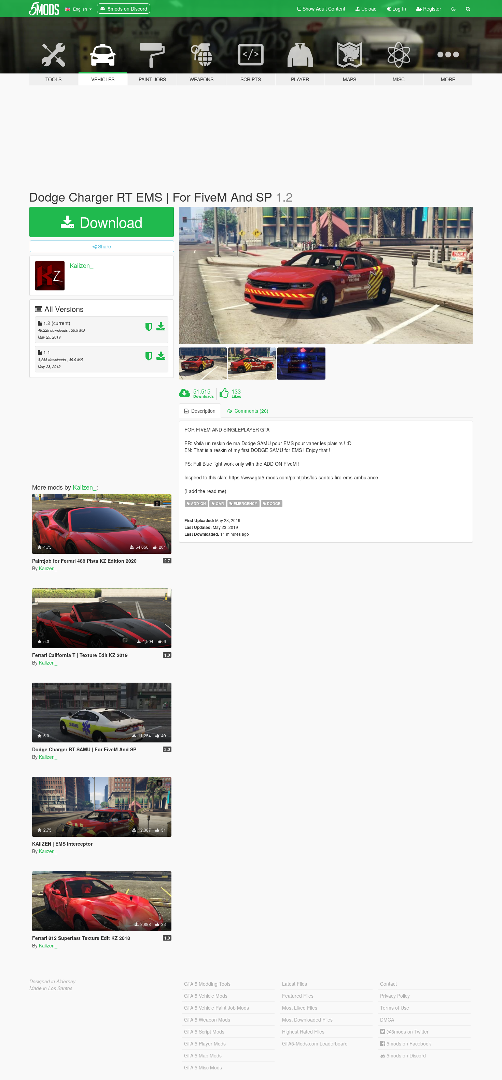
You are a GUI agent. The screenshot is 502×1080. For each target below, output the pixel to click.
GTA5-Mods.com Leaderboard (315, 1043)
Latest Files (294, 983)
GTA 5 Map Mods (203, 1055)
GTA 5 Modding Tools (207, 983)
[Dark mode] (453, 8)
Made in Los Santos (50, 988)
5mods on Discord (405, 1055)
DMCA (387, 1019)
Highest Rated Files (303, 1031)
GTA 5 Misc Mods (203, 1067)
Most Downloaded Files (307, 1019)
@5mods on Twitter (407, 1031)
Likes (236, 396)
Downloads (203, 396)
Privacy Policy (395, 995)
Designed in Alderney (52, 981)
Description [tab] (202, 410)
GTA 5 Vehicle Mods (205, 995)
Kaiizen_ (81, 265)
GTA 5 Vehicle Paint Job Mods (216, 1007)
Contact (388, 983)
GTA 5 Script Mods (204, 1031)
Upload (368, 8)
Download (108, 221)
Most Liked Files (299, 1007)
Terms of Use (394, 1007)
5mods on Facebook (408, 1043)
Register (431, 8)
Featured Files (297, 995)
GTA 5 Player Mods (205, 1043)
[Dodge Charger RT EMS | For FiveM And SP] (326, 275)
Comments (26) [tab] (250, 410)
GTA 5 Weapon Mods (207, 1019)
